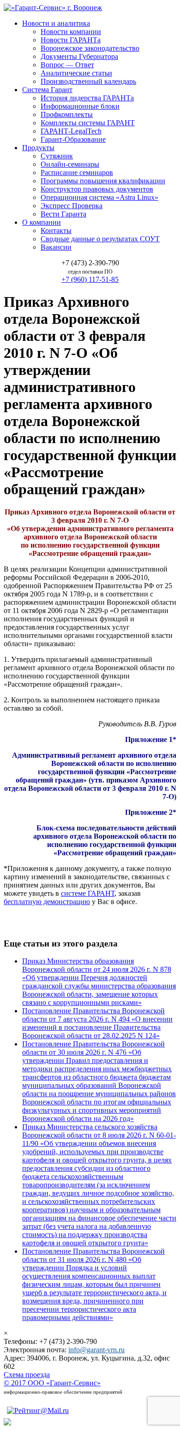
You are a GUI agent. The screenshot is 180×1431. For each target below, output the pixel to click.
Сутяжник (57, 156)
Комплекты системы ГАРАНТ (88, 123)
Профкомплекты (67, 114)
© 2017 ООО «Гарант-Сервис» (52, 1383)
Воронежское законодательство (90, 48)
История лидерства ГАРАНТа (87, 98)
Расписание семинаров (77, 172)
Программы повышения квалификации (103, 181)
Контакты (56, 230)
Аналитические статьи (76, 73)
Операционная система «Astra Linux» (99, 197)
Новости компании (71, 31)
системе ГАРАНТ (87, 893)
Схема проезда (27, 1374)
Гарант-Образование (73, 139)
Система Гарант (47, 89)
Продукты (38, 148)
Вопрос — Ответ (67, 65)
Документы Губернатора (79, 56)
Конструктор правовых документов (97, 189)
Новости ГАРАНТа (71, 40)
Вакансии (56, 247)
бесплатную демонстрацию (47, 901)
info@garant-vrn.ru (96, 1350)
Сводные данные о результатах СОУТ (100, 239)
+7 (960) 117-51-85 (90, 279)
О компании (41, 222)
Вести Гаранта (63, 214)
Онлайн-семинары (70, 164)
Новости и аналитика (56, 23)
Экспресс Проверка (71, 206)
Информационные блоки (80, 106)
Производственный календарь (88, 81)
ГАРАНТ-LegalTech (71, 131)
